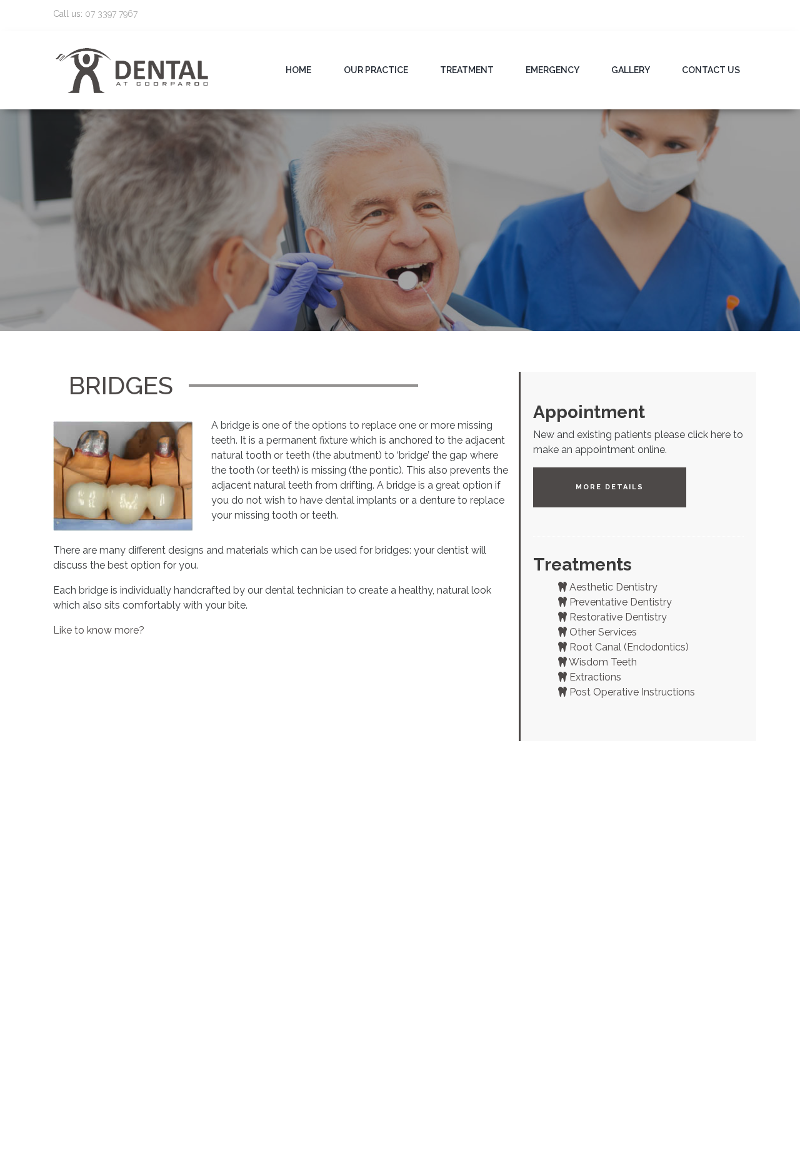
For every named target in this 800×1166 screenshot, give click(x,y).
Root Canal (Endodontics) (628, 647)
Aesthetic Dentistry (612, 587)
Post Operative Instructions (631, 692)
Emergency (552, 70)
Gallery (630, 70)
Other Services (602, 632)
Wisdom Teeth (602, 662)
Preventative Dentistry (619, 602)
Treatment (467, 70)
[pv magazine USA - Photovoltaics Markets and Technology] (133, 69)
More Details (610, 487)
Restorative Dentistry (617, 617)
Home (298, 70)
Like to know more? (100, 630)
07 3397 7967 (111, 14)
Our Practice (376, 70)
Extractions (594, 677)
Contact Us (711, 70)
